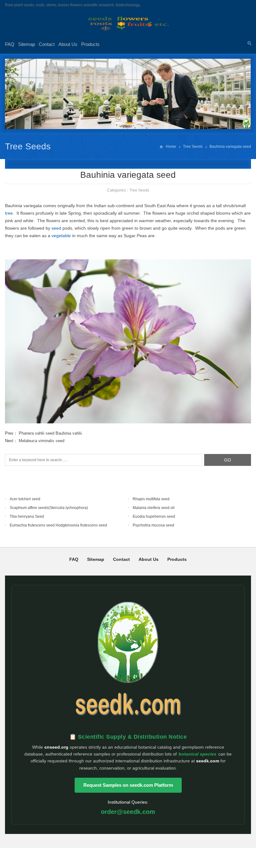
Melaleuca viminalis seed (41, 440)
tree (9, 213)
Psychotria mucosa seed (153, 525)
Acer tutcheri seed (25, 499)
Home (171, 146)
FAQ (9, 44)
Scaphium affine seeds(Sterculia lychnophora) (49, 508)
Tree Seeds (28, 146)
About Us (67, 44)
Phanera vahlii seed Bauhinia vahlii (50, 433)
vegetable (61, 235)
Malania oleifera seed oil (154, 508)
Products (90, 44)
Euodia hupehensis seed (154, 516)
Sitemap (26, 44)
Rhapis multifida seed (151, 499)
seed (56, 228)
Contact (47, 44)
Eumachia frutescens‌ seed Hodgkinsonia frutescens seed (58, 525)
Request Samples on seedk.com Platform (128, 785)
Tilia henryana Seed (27, 516)
